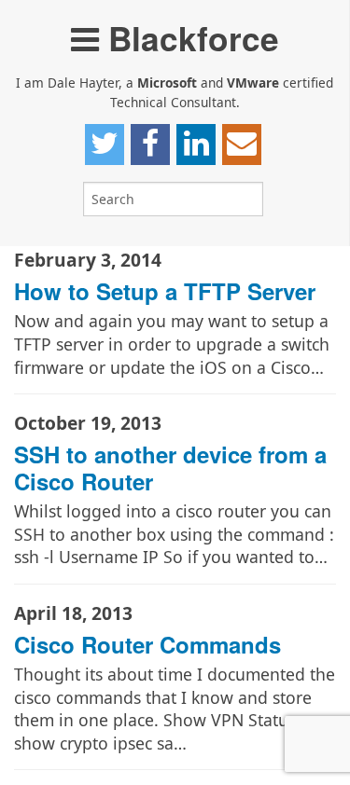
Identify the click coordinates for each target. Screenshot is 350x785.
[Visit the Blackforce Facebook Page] (150, 144)
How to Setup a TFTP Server (164, 291)
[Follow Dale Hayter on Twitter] (104, 144)
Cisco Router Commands (147, 644)
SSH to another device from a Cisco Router (170, 467)
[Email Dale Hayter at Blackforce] (241, 144)
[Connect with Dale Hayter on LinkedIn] (196, 144)
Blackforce (189, 38)
